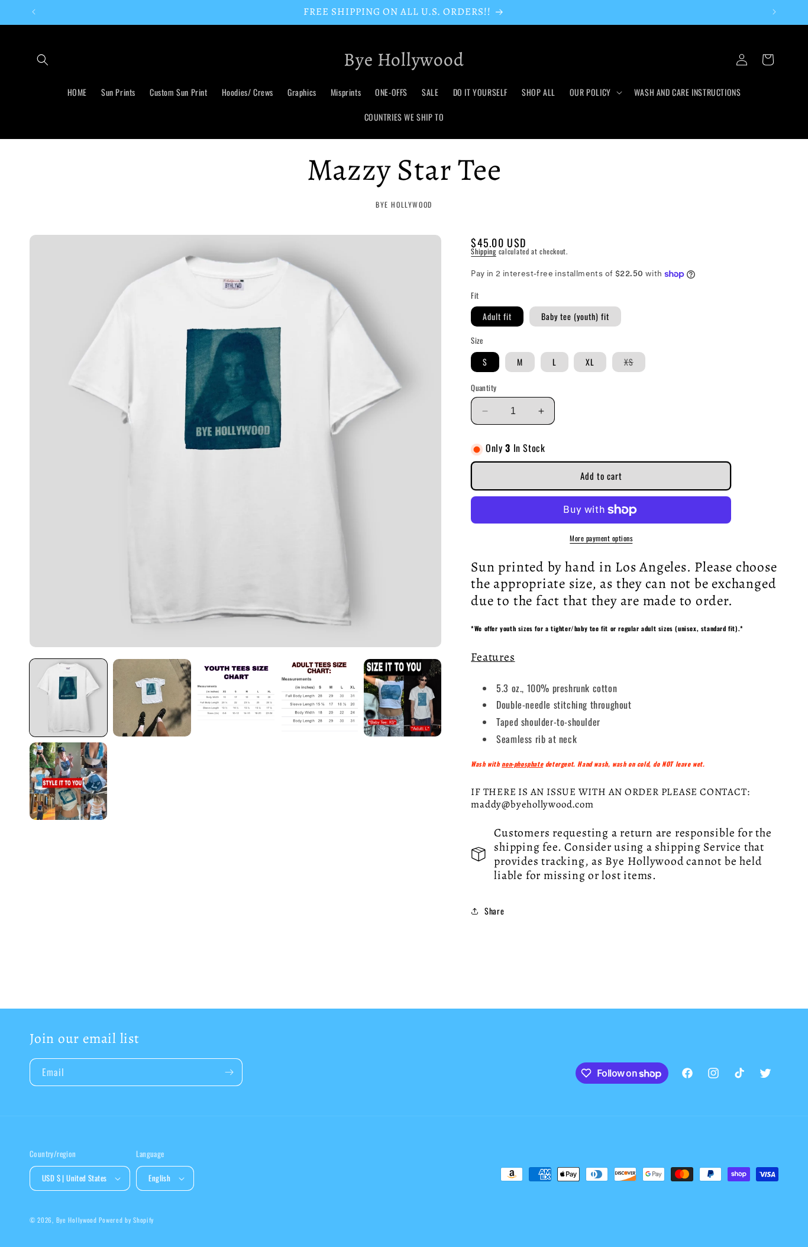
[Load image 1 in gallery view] (68, 697)
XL (590, 362)
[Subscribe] (229, 1072)
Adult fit (497, 316)
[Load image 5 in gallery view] (402, 697)
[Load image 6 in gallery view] (68, 781)
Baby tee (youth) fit (575, 316)
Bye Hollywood (76, 1220)
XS (634, 363)
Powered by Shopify (126, 1220)
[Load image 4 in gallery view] (319, 697)
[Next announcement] (774, 12)
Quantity (483, 387)
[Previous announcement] (34, 12)
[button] (43, 60)
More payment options (601, 538)
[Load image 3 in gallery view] (235, 697)
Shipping (483, 251)
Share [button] (494, 910)
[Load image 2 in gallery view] (151, 697)
